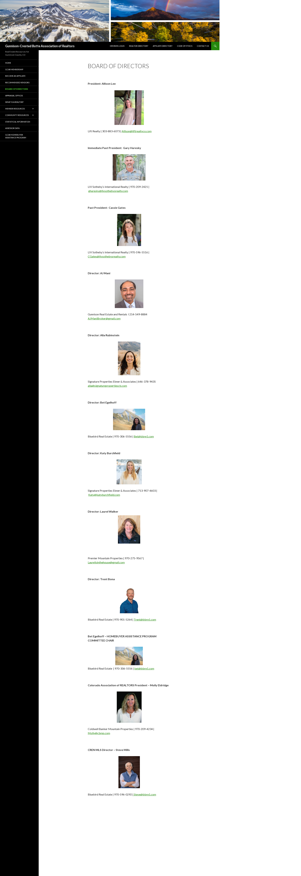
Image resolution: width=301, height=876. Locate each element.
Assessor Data (12, 128)
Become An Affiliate (15, 76)
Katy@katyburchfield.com (104, 494)
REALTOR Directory (138, 46)
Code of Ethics (184, 46)
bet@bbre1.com (144, 668)
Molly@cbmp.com (99, 733)
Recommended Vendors (17, 82)
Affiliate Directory (162, 46)
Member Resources (15, 108)
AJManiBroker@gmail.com (104, 318)
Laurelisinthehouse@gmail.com (106, 562)
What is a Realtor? (14, 102)
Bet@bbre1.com (144, 436)
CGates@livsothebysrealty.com (107, 256)
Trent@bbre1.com (145, 619)
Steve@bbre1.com (144, 794)
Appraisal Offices (14, 95)
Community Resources (17, 115)
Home (8, 63)
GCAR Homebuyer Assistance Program (15, 136)
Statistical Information (17, 122)
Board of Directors (16, 89)
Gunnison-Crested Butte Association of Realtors (40, 46)
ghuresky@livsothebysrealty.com (108, 191)
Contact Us (203, 46)
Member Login (117, 46)
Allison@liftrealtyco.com (137, 131)
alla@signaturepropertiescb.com (107, 385)
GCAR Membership (14, 69)
